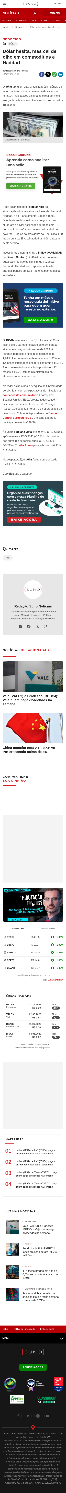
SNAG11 (22, 20)
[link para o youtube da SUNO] (48, 1416)
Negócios (19, 27)
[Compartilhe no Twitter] (48, 74)
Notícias (6, 27)
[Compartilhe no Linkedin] (60, 74)
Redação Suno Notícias (33, 606)
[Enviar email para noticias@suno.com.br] (20, 626)
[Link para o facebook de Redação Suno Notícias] (29, 626)
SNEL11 (34, 20)
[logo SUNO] (31, 4)
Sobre (5, 1329)
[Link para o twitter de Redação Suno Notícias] (37, 626)
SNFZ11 (9, 20)
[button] (52, 13)
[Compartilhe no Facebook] (42, 74)
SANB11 (11, 952)
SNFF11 (59, 20)
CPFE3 (10, 960)
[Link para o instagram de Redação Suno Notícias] (46, 626)
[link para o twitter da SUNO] (28, 1416)
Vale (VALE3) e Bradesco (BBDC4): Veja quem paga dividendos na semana (30, 700)
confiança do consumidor (19, 395)
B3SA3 (10, 944)
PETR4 (10, 937)
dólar (12, 44)
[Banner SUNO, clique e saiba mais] (33, 174)
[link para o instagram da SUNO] (38, 1416)
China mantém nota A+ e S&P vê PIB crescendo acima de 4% (29, 750)
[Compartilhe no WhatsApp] (54, 74)
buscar (35, 13)
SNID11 (46, 20)
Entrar (58, 4)
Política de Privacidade (24, 1329)
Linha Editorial (47, 1329)
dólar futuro (25, 445)
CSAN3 (11, 968)
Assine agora (33, 1367)
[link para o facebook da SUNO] (18, 1416)
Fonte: (52, 980)
